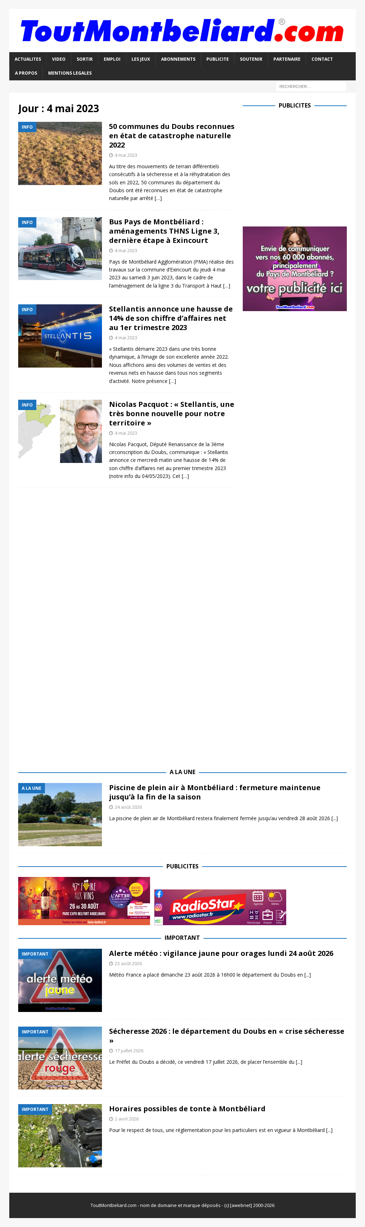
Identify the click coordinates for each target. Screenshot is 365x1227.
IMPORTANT (182, 938)
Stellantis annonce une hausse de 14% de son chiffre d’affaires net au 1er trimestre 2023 (171, 318)
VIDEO (59, 59)
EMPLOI (112, 59)
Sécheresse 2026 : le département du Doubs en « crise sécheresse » (226, 1035)
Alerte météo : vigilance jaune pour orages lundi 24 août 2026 (221, 953)
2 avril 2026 (127, 1119)
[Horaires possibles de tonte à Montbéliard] (60, 1135)
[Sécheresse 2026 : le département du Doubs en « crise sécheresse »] (60, 1058)
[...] (334, 818)
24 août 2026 (128, 807)
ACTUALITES (28, 59)
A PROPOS (26, 73)
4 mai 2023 (126, 155)
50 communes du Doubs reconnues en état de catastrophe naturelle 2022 (172, 135)
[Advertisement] (303, 166)
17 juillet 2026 (129, 1050)
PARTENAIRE (286, 59)
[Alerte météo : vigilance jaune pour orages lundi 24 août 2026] (60, 980)
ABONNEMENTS (178, 59)
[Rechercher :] (311, 86)
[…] (158, 198)
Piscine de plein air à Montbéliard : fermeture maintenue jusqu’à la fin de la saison (214, 792)
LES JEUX (141, 59)
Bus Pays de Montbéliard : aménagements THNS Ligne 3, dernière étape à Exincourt (164, 231)
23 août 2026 (128, 963)
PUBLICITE (217, 59)
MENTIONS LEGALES (70, 73)
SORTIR (85, 59)
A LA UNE (182, 772)
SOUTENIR (251, 59)
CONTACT (322, 59)
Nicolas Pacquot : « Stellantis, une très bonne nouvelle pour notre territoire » (171, 413)
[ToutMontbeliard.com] (182, 48)
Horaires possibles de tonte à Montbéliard (187, 1108)
